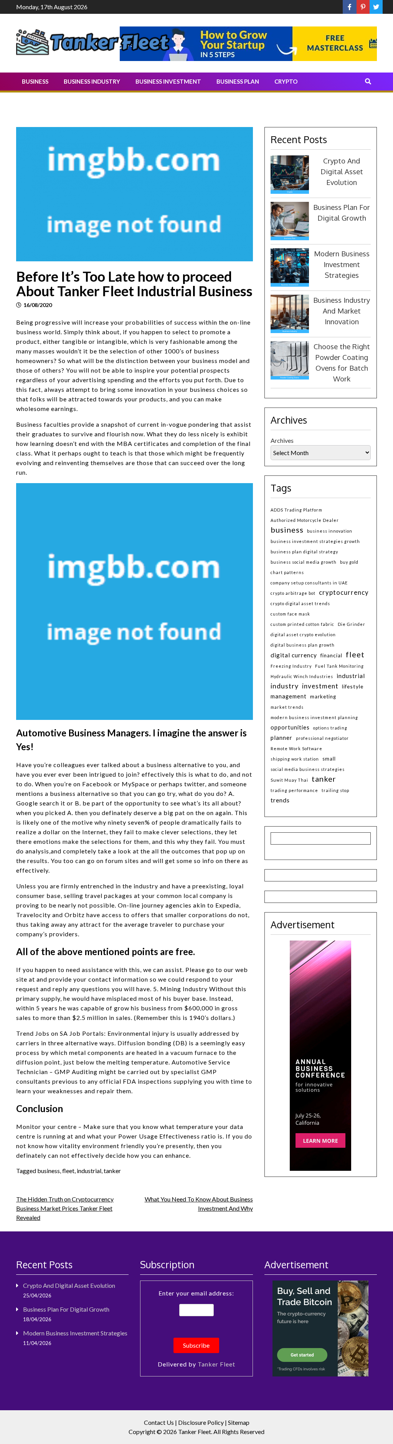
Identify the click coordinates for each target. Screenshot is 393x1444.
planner (281, 737)
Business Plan (237, 81)
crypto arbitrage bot (293, 593)
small (329, 759)
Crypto (285, 81)
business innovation (329, 530)
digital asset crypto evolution (303, 634)
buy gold (349, 561)
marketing (323, 696)
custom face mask (290, 613)
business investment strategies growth (315, 541)
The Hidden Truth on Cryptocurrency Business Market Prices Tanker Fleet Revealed (65, 1208)
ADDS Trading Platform (296, 509)
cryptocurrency (344, 592)
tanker (112, 1170)
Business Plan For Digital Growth (66, 1309)
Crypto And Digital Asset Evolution (341, 171)
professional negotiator (322, 738)
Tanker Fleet (216, 1364)
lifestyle (352, 686)
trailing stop (335, 790)
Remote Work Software (296, 748)
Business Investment (168, 81)
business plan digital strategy (304, 551)
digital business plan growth (303, 644)
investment (320, 686)
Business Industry (92, 81)
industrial (89, 1170)
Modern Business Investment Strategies (342, 264)
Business (35, 81)
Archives (282, 440)
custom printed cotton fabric (302, 624)
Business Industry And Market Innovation (341, 310)
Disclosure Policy (201, 1422)
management (289, 696)
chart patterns (287, 572)
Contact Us (159, 1422)
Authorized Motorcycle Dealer (305, 520)
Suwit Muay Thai (289, 779)
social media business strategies (308, 769)
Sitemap (238, 1422)
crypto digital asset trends (300, 603)
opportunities (290, 727)
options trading (330, 727)
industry (285, 686)
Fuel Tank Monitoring (339, 665)
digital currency (294, 655)
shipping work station (295, 758)
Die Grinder (351, 624)
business (48, 1170)
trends (280, 800)
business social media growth (304, 561)
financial (331, 655)
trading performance (294, 790)
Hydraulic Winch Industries (302, 676)
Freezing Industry (291, 665)
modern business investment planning (314, 717)
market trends (287, 707)
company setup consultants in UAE (309, 582)
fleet (68, 1170)
